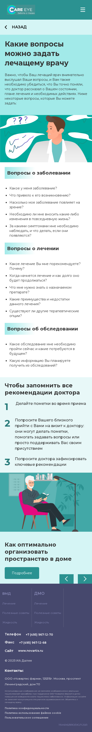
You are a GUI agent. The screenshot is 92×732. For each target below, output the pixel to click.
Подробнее (22, 573)
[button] (66, 579)
